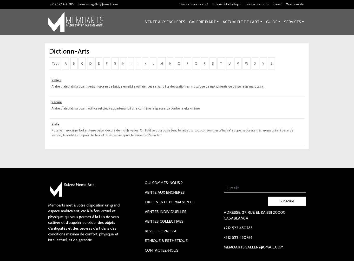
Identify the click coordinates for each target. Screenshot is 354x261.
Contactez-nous (257, 4)
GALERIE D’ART (202, 22)
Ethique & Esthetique (166, 240)
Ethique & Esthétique (227, 4)
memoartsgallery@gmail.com (98, 4)
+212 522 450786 (238, 237)
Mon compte (295, 4)
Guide (271, 22)
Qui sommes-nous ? (194, 4)
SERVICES (292, 22)
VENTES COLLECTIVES (164, 221)
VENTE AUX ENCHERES (165, 22)
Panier (277, 4)
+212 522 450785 (62, 4)
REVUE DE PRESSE (161, 231)
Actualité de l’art (241, 22)
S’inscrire (287, 201)
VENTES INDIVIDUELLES (165, 211)
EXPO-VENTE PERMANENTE (169, 202)
